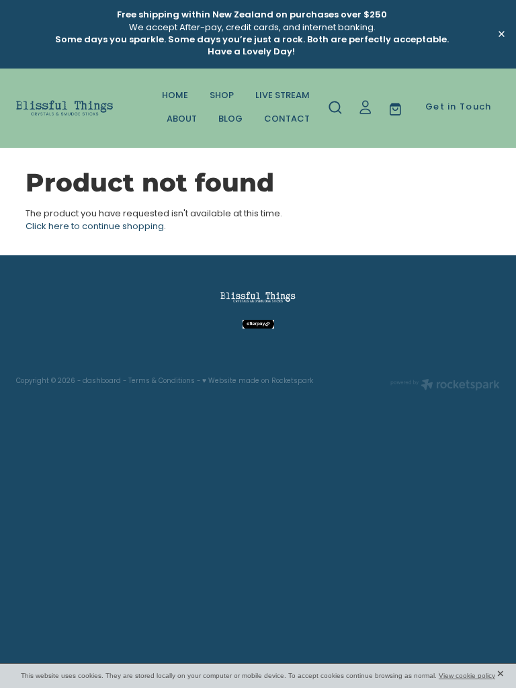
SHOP (222, 96)
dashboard (102, 381)
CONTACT (287, 119)
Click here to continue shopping (95, 227)
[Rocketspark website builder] (445, 386)
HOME (175, 96)
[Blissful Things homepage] (64, 108)
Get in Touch (458, 107)
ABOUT (182, 119)
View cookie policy (467, 675)
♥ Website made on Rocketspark (257, 381)
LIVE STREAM (282, 96)
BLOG (230, 119)
